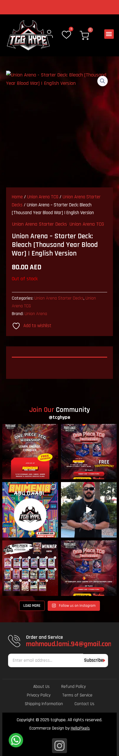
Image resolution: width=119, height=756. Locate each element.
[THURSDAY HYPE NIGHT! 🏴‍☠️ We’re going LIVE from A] (89, 510)
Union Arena (36, 314)
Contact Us (84, 704)
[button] (109, 34)
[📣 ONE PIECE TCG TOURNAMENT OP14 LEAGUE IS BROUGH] (89, 451)
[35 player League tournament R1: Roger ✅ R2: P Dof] (30, 568)
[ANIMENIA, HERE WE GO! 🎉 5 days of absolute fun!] (30, 510)
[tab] (59, 359)
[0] (66, 35)
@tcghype (59, 417)
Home (17, 197)
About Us (41, 686)
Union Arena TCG (42, 197)
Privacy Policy (39, 695)
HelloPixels (80, 728)
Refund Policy (73, 686)
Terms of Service (77, 695)
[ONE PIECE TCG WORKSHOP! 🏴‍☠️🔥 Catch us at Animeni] (30, 451)
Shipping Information (44, 704)
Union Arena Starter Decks (39, 224)
